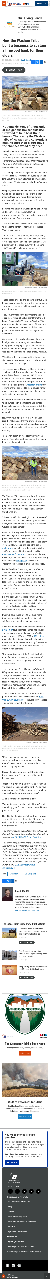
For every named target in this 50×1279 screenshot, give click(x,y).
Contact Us (11, 1227)
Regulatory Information (15, 1242)
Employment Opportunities (17, 1232)
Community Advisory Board (17, 1217)
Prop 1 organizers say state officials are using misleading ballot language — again (33, 953)
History (9, 1207)
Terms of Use (12, 1237)
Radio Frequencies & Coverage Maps (20, 1247)
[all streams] (47, 1276)
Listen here (25, 1053)
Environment (14, 873)
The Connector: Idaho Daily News (25, 1043)
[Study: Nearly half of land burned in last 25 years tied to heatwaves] (9, 970)
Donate (42, 3)
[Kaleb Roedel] (7, 894)
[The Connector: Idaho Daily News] (25, 1016)
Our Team (10, 1212)
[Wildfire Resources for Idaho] (25, 1080)
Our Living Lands (30, 18)
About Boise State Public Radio (18, 1202)
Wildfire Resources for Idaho (25, 1102)
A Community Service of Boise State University (24, 1252)
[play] (3, 1276)
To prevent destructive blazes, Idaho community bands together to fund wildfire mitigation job (33, 931)
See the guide (25, 1116)
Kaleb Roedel (26, 60)
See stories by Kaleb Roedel (27, 910)
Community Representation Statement (21, 1222)
